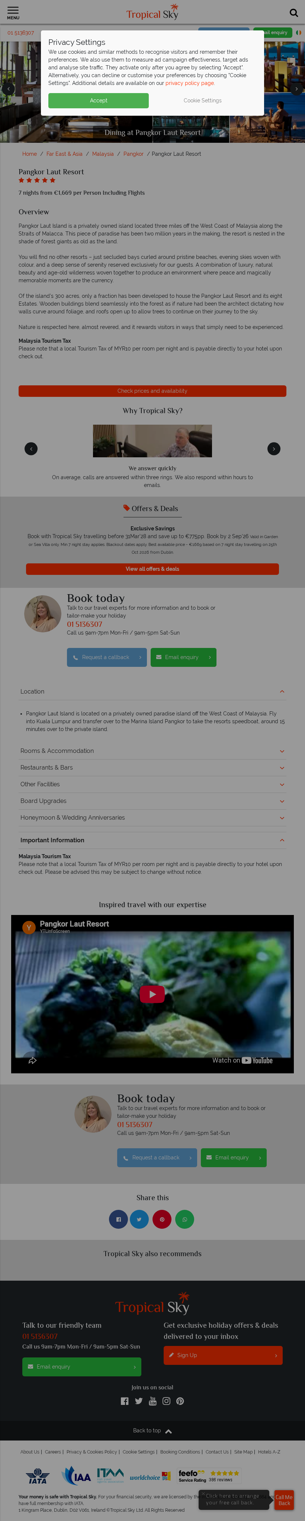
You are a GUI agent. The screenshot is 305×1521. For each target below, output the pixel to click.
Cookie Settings (203, 100)
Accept (98, 100)
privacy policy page (190, 83)
